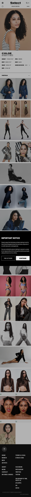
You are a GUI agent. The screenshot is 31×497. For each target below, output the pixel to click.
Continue (22, 258)
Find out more (8, 258)
